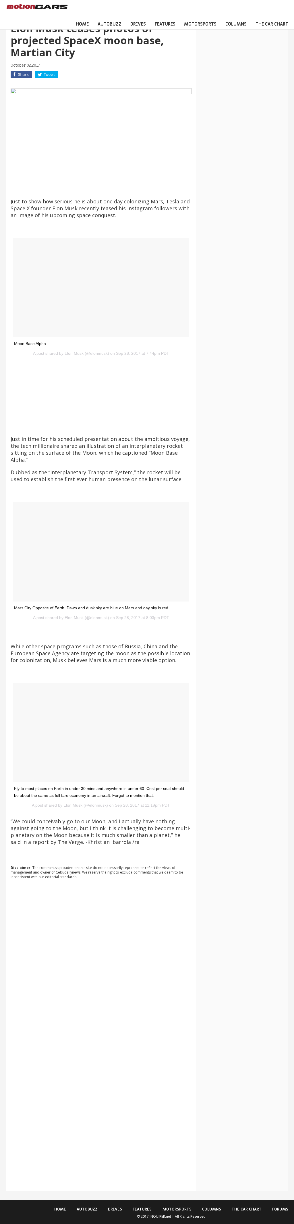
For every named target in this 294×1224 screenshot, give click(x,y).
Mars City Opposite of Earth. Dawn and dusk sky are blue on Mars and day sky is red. (91, 608)
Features (165, 24)
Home (82, 24)
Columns (236, 24)
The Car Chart (272, 24)
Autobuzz (109, 24)
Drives (138, 24)
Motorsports (200, 24)
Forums (280, 1209)
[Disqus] (101, 961)
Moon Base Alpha (30, 343)
